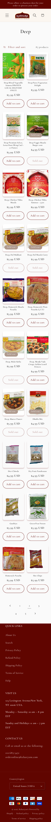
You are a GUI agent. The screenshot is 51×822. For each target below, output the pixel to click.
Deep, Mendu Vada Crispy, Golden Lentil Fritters (37, 364)
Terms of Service (14, 672)
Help (8, 680)
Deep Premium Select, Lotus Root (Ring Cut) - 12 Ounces (13, 145)
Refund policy (22, 813)
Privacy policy (38, 813)
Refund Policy (13, 657)
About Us (10, 635)
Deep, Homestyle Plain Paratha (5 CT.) (37, 308)
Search (9, 642)
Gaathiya (13, 523)
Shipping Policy (13, 665)
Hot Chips (37, 576)
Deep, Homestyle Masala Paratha (13, 308)
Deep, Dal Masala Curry (37, 255)
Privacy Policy (13, 650)
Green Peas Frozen (37, 523)
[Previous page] (10, 606)
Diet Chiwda (13, 471)
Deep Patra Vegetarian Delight (37, 84)
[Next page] (35, 613)
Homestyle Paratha (13, 576)
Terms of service (19, 818)
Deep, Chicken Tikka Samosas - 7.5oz (38, 201)
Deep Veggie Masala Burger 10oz (37, 144)
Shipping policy (36, 818)
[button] (7, 15)
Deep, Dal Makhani (13, 255)
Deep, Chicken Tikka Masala (13, 201)
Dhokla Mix (38, 419)
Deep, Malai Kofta (13, 362)
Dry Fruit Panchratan (38, 471)
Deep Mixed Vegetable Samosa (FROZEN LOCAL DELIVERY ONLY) (13, 87)
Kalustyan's (24, 809)
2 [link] (29, 605)
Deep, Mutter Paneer (13, 419)
